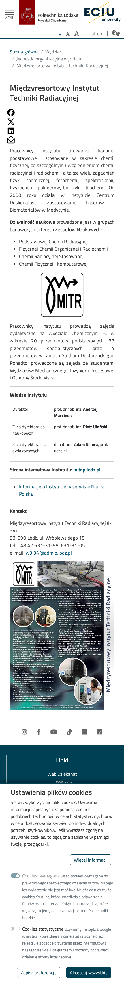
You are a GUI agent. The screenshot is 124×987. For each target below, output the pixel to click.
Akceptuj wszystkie (89, 972)
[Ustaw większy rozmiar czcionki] (67, 33)
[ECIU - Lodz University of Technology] (101, 12)
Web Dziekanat (62, 774)
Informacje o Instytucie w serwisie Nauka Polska (61, 490)
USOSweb (62, 782)
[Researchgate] (84, 732)
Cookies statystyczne (42, 928)
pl (93, 33)
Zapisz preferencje (39, 972)
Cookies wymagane (41, 875)
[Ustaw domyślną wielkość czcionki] (60, 34)
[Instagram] (24, 732)
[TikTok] (69, 732)
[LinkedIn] (99, 732)
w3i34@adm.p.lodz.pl (49, 553)
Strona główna (24, 51)
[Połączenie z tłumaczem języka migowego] (116, 33)
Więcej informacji (91, 859)
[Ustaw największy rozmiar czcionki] (77, 33)
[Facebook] (39, 732)
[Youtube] (53, 732)
